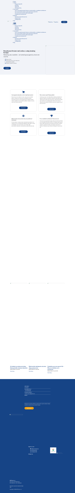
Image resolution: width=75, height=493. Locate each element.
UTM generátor (18, 19)
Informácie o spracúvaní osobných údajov (16, 485)
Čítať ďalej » (12, 371)
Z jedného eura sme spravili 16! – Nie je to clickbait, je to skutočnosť (55, 368)
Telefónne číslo (28, 389)
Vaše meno (26, 386)
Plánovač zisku (18, 18)
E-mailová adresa (28, 392)
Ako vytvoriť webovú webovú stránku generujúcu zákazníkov (26, 11)
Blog (14, 20)
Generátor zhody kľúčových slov (21, 16)
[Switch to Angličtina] (56, 22)
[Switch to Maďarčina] (50, 22)
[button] (29, 22)
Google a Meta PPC (18, 4)
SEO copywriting (18, 7)
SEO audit (17, 6)
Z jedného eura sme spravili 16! (20, 14)
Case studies (15, 9)
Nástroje (14, 15)
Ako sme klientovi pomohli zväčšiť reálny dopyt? (24, 13)
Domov (14, 1)
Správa (25, 395)
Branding (16, 5)
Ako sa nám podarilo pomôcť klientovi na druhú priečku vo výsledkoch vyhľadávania (30, 10)
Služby (14, 2)
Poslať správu (29, 408)
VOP (10, 487)
